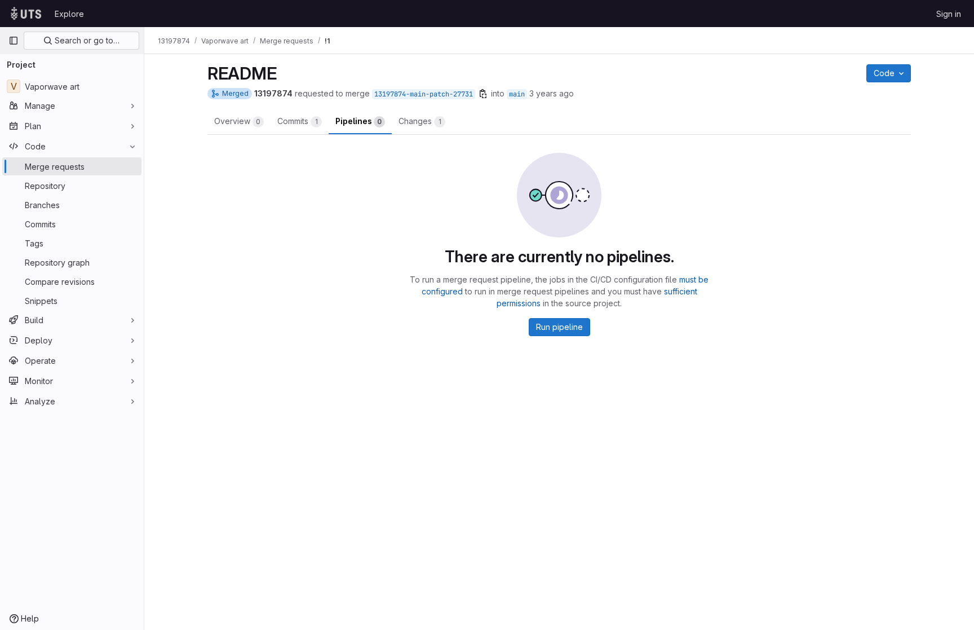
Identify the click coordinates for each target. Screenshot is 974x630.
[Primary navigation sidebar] (14, 41)
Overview (237, 121)
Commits (297, 121)
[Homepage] (26, 14)
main (517, 94)
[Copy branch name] (483, 93)
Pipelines (358, 121)
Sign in (948, 14)
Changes (420, 121)
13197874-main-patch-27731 (423, 94)
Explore (69, 14)
